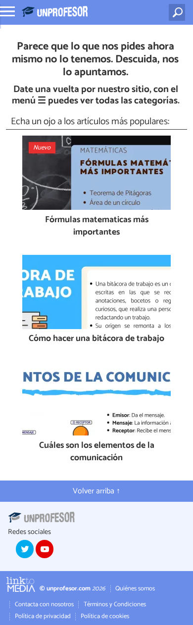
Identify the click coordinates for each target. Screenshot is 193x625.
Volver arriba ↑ (96, 491)
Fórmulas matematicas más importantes (96, 226)
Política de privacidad (43, 616)
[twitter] (25, 549)
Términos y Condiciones (115, 604)
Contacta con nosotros (44, 604)
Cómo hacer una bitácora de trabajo (96, 339)
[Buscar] (179, 12)
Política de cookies (105, 616)
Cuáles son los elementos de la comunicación (96, 452)
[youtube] (44, 549)
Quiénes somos (135, 588)
